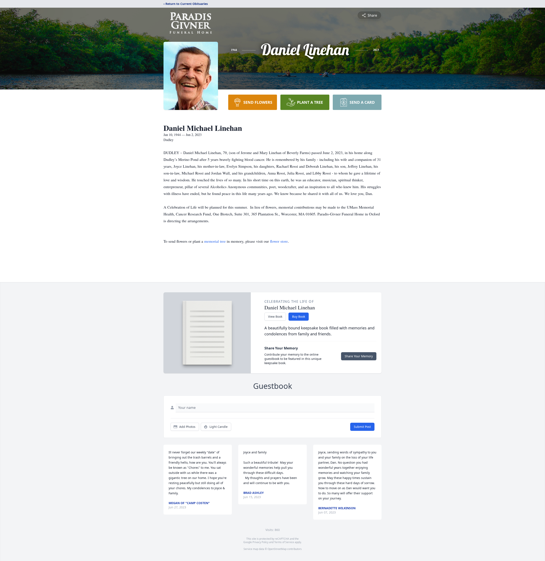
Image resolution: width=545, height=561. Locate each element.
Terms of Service (284, 542)
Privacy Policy (260, 542)
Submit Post (362, 427)
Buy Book (298, 316)
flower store (279, 241)
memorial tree (215, 241)
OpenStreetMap (277, 549)
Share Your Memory (359, 356)
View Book (275, 316)
